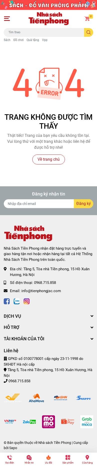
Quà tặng (33, 40)
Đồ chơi (18, 40)
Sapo (13, 448)
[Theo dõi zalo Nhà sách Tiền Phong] (17, 300)
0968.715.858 (45, 282)
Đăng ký (83, 203)
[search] (88, 32)
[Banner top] (48, 4)
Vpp (45, 40)
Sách (7, 40)
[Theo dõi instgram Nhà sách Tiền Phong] (27, 300)
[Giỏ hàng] (87, 19)
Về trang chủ (49, 159)
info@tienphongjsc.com (41, 291)
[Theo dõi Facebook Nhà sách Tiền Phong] (7, 300)
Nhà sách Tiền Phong (54, 443)
